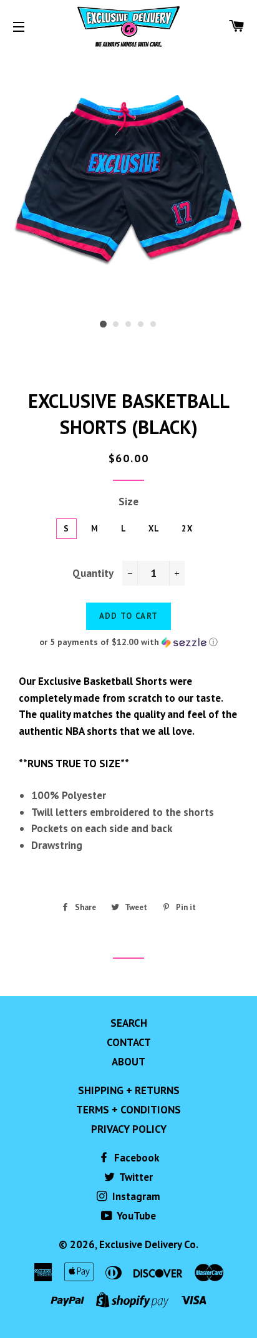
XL (154, 528)
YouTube (135, 1216)
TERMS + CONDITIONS (128, 1110)
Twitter (135, 1177)
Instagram (135, 1196)
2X (187, 528)
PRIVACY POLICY (129, 1129)
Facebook (135, 1158)
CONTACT (129, 1042)
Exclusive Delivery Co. (148, 1244)
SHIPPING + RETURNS (129, 1090)
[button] (128, 642)
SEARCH (128, 1023)
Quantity (93, 573)
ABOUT (128, 1062)
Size (128, 501)
